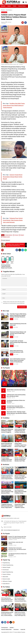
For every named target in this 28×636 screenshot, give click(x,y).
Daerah (11, 319)
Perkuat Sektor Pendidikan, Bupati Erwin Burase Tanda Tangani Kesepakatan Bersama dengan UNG (20, 445)
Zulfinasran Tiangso (7, 581)
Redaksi (12, 627)
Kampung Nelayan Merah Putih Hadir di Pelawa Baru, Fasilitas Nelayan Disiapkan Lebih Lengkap (7, 614)
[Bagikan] (25, 22)
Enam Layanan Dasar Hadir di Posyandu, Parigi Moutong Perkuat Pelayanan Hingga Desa (7, 492)
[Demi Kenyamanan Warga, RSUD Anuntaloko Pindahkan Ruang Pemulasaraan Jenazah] (21, 485)
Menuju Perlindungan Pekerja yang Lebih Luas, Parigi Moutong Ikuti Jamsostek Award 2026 (21, 477)
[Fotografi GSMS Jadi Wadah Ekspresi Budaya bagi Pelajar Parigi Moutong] (5, 343)
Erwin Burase (5, 569)
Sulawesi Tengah (6, 567)
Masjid (22, 235)
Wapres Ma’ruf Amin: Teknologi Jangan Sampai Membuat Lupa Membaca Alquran (17, 412)
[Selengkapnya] (14, 516)
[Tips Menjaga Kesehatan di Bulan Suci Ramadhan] (4, 555)
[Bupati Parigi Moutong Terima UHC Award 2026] (5, 325)
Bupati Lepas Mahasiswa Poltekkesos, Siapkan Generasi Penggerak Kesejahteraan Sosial (7, 431)
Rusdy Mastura (6, 583)
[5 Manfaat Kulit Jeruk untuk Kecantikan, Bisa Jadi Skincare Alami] (4, 549)
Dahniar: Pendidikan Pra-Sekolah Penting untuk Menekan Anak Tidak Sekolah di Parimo (21, 459)
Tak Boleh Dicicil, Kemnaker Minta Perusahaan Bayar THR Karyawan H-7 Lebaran (16, 406)
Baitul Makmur (9, 235)
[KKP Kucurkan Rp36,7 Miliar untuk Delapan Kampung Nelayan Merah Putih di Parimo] (21, 593)
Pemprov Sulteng (6, 574)
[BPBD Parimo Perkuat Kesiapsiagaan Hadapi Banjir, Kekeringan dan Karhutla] (21, 607)
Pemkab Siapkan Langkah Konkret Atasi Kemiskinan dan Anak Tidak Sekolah (6, 459)
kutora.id (3, 22)
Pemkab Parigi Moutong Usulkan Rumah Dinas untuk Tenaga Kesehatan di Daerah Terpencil (7, 477)
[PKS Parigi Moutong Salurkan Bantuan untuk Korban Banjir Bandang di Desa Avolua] (7, 593)
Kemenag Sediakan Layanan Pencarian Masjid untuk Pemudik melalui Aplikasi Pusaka (7, 266)
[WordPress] (5, 622)
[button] (26, 2)
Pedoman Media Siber (6, 629)
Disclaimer (16, 629)
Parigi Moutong (5, 440)
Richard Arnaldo (6, 579)
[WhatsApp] (25, 250)
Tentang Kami (4, 627)
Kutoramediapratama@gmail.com (12, 530)
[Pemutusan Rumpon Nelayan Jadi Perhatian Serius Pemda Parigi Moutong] (5, 334)
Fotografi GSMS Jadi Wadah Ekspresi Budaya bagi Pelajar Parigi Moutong (18, 342)
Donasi (16, 235)
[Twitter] (19, 250)
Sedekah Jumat (6, 237)
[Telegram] (22, 250)
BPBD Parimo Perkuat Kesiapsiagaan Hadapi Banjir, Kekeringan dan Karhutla (20, 614)
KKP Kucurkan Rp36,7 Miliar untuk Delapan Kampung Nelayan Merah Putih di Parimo (21, 600)
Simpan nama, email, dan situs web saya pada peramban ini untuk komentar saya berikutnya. (14, 302)
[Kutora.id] (11, 2)
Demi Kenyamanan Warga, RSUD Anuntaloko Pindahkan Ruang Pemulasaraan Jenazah (20, 492)
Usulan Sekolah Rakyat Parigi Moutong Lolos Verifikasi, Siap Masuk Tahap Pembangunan (20, 431)
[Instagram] (8, 622)
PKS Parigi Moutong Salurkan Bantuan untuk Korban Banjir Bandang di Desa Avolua (7, 600)
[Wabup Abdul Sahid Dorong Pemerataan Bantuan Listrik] (5, 352)
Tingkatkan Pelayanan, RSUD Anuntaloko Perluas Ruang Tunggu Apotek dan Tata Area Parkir (7, 506)
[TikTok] (10, 622)
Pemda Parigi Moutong (7, 565)
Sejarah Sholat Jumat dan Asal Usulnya (16, 389)
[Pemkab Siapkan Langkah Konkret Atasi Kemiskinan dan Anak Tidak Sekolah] (7, 453)
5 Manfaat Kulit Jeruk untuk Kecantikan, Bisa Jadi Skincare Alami (16, 395)
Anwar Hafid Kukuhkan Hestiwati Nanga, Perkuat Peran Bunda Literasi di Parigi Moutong (17, 360)
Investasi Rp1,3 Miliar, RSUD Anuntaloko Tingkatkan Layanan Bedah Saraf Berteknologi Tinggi (21, 506)
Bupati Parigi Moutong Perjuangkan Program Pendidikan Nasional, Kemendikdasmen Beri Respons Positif (6, 445)
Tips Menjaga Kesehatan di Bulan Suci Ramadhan (16, 401)
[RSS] (13, 622)
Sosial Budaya (4, 12)
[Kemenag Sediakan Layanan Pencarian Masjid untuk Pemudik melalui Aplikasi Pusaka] (7, 260)
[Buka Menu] (23, 2)
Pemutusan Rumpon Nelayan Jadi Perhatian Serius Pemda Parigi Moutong (18, 333)
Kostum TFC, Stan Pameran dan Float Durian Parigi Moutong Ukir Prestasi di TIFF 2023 (17, 537)
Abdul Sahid (5, 576)
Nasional (4, 261)
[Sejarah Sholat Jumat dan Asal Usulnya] (4, 543)
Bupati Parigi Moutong (7, 572)
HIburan (11, 346)
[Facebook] (17, 250)
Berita (11, 327)
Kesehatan (4, 472)
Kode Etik (23, 629)
